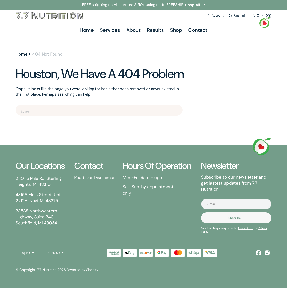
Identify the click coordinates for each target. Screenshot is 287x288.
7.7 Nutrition (46, 270)
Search (197, 111)
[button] (215, 16)
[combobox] (99, 110)
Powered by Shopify (82, 270)
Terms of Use (245, 228)
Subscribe (234, 218)
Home (22, 54)
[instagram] (267, 253)
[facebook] (258, 253)
